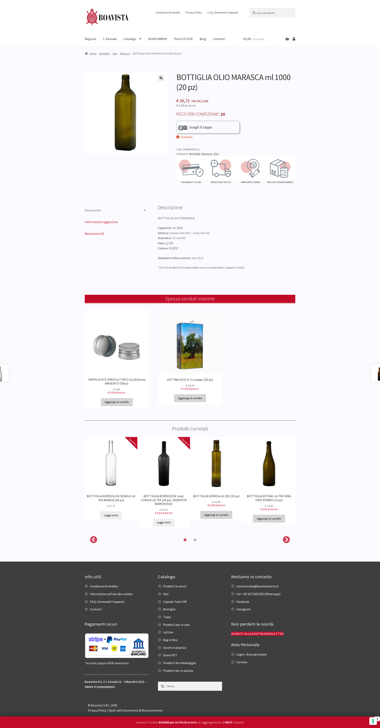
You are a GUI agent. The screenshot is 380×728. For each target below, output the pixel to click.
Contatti (219, 39)
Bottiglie (104, 53)
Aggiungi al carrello (117, 402)
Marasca (125, 53)
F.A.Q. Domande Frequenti (222, 12)
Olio (114, 53)
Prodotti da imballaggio (179, 663)
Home (92, 53)
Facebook (242, 602)
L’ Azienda (110, 39)
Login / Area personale (251, 654)
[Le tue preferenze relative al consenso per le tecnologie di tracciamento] (373, 721)
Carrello (241, 662)
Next (286, 540)
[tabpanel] (111, 478)
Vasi (165, 594)
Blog (203, 39)
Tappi (167, 617)
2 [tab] (195, 540)
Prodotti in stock (174, 586)
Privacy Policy (194, 12)
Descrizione (93, 210)
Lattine (168, 632)
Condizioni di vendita (168, 12)
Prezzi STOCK (183, 39)
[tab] (117, 210)
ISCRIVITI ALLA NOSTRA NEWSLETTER (257, 634)
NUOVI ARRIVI (157, 39)
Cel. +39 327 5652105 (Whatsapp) (258, 594)
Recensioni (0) (94, 234)
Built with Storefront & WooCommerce (135, 710)
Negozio (90, 39)
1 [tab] (185, 540)
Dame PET (170, 655)
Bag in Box (170, 640)
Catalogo (130, 39)
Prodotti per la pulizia (178, 671)
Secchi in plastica (174, 648)
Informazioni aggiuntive (101, 222)
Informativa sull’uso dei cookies (111, 594)
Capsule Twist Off (174, 602)
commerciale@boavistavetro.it (257, 586)
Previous (94, 540)
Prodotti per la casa (176, 625)
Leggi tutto (111, 515)
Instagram (243, 609)
